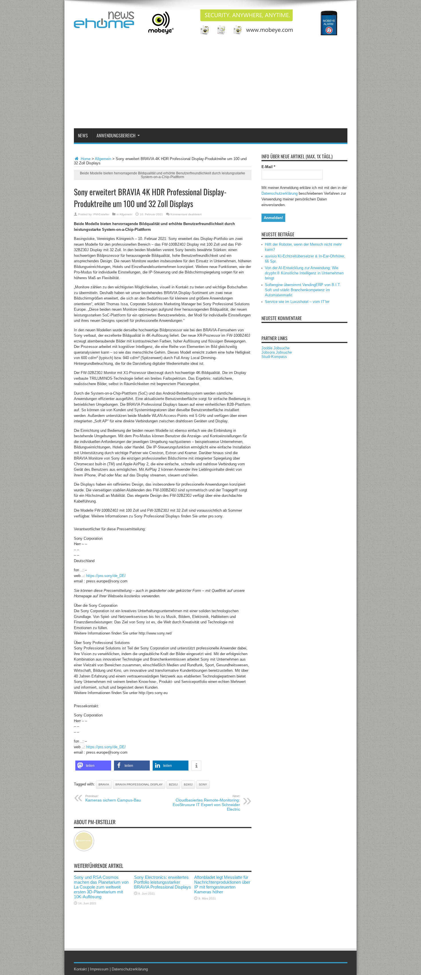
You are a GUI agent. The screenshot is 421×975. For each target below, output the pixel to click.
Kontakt (80, 969)
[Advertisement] (210, 85)
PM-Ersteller (101, 214)
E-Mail (268, 167)
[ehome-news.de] (104, 24)
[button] (93, 766)
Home (85, 159)
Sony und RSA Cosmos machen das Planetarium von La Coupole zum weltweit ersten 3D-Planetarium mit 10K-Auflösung (101, 887)
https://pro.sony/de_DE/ (106, 576)
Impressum (99, 969)
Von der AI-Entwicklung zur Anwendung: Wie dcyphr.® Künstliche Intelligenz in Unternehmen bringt (304, 273)
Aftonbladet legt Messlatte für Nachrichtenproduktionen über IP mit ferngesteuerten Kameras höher (222, 884)
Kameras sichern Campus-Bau (113, 798)
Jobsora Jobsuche (276, 352)
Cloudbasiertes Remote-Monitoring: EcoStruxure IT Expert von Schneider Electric (206, 802)
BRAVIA (104, 784)
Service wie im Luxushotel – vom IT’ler (297, 302)
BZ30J (173, 784)
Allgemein (103, 159)
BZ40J (188, 784)
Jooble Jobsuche (275, 348)
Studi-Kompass (274, 356)
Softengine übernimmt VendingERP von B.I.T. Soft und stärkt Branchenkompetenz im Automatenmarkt (303, 290)
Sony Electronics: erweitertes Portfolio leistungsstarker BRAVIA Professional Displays (162, 882)
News (83, 135)
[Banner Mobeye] (243, 34)
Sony (203, 784)
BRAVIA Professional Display (139, 784)
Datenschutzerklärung (279, 193)
